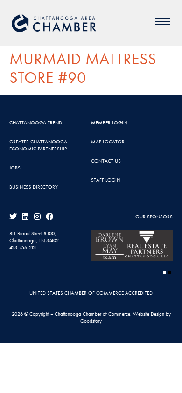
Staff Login (105, 179)
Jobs (15, 167)
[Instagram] (37, 216)
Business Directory (33, 186)
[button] (164, 272)
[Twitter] (13, 216)
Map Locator (108, 141)
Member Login (109, 122)
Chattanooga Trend (35, 122)
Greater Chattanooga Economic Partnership (38, 145)
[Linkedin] (25, 216)
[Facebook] (49, 216)
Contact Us (106, 160)
